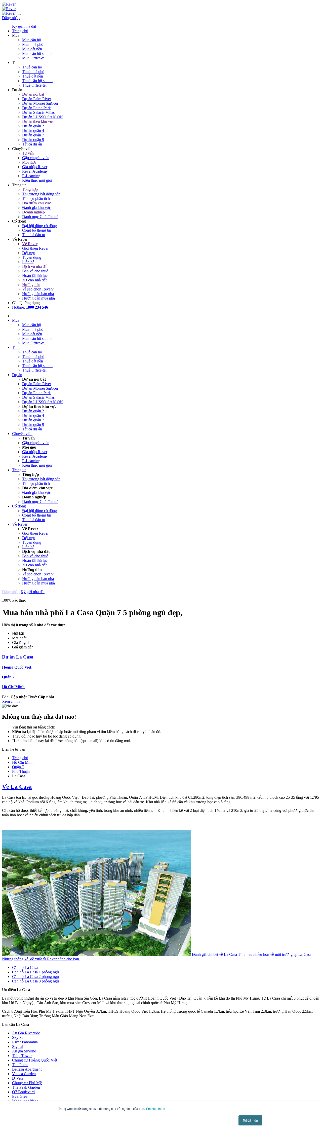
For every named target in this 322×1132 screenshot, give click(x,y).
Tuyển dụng (31, 257)
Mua (15, 320)
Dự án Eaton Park (36, 108)
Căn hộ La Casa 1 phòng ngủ (35, 972)
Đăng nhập (11, 18)
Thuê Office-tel (34, 85)
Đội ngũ (28, 253)
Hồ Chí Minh (13, 687)
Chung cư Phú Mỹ (27, 1083)
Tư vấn (28, 153)
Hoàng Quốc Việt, (17, 667)
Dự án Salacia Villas (38, 112)
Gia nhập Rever (34, 167)
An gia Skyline (24, 1051)
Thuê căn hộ (32, 67)
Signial (17, 1046)
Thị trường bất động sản (41, 194)
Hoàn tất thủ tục (35, 275)
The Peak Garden (26, 1087)
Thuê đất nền (32, 76)
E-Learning (31, 176)
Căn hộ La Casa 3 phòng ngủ (35, 981)
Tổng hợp (30, 189)
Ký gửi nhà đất (24, 26)
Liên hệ (28, 262)
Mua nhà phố (32, 44)
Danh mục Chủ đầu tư (40, 216)
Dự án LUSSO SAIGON (42, 117)
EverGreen (20, 1096)
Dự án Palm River (36, 99)
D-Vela (17, 1078)
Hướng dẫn (31, 284)
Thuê (16, 347)
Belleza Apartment (27, 1069)
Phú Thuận (21, 771)
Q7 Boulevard (23, 1092)
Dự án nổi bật (33, 94)
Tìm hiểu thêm (155, 1108)
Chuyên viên (22, 433)
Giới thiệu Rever (35, 248)
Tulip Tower (22, 1055)
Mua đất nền (32, 49)
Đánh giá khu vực (36, 207)
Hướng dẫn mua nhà (38, 298)
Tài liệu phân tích (36, 198)
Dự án (17, 375)
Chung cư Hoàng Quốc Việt (34, 1060)
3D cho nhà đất (34, 280)
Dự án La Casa (17, 657)
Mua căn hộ (31, 40)
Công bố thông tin (36, 230)
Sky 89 (17, 1037)
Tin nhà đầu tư (33, 235)
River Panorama (25, 1042)
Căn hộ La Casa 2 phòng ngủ (35, 976)
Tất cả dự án (32, 144)
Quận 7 (18, 767)
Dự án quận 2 (33, 126)
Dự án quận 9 (33, 139)
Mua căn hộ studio (37, 53)
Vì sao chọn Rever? (38, 289)
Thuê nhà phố (33, 71)
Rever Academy (35, 171)
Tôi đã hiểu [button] (250, 1120)
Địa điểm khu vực (36, 203)
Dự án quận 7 (33, 135)
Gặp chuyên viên (35, 158)
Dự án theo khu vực (38, 121)
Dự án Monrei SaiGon (40, 103)
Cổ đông (19, 506)
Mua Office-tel (34, 58)
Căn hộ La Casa (25, 967)
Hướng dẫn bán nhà (38, 293)
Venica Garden (24, 1074)
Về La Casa (17, 786)
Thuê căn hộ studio (37, 81)
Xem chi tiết (11, 701)
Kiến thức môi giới (37, 180)
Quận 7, (9, 677)
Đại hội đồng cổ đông (39, 226)
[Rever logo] (9, 4)
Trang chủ (20, 758)
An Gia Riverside (26, 1033)
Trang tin (19, 470)
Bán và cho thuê (35, 271)
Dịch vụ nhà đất (35, 266)
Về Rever (29, 244)
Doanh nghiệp (33, 212)
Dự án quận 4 (33, 130)
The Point (20, 1065)
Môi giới (29, 162)
